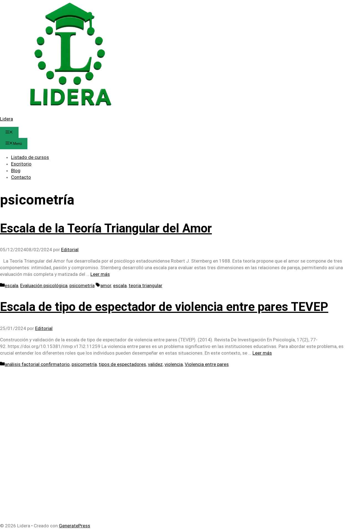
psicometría (82, 285)
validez (155, 364)
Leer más (100, 274)
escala (11, 285)
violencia (174, 364)
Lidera (6, 119)
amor (105, 285)
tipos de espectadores (122, 364)
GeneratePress (74, 525)
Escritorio (21, 164)
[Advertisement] (166, 406)
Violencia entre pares (207, 364)
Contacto (21, 177)
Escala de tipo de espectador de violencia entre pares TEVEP (164, 307)
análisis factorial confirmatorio (37, 364)
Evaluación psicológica (43, 285)
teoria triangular (145, 285)
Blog (15, 170)
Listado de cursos (30, 157)
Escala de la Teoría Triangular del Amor (106, 228)
